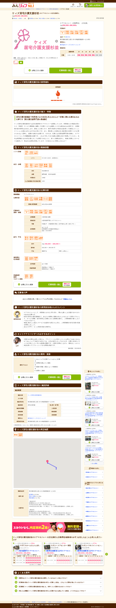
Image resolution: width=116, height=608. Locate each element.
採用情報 (27, 606)
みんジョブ (14, 9)
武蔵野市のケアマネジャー (92, 530)
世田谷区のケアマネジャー (92, 520)
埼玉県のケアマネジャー (91, 497)
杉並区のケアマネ (40, 9)
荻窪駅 (31, 18)
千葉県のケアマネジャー (91, 502)
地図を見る (67, 37)
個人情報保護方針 (30, 604)
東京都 (15, 18)
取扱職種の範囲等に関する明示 (52, 604)
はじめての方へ (16, 604)
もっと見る (94, 463)
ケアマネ (21, 9)
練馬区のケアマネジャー (91, 516)
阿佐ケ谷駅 (41, 18)
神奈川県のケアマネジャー (92, 488)
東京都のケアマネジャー (91, 472)
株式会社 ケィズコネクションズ (70, 44)
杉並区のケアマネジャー (91, 476)
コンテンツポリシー (34, 606)
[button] (47, 461)
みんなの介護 (15, 606)
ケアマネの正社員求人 (24, 602)
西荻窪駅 (52, 18)
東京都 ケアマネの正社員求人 (39, 602)
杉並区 (20, 18)
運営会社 (21, 606)
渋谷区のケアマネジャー (91, 506)
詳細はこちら (68, 299)
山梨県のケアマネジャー (91, 492)
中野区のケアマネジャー (91, 511)
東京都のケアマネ (30, 9)
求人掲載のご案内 (39, 604)
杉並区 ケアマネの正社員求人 (55, 602)
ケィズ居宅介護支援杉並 (53, 9)
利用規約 (22, 604)
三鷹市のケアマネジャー (91, 525)
